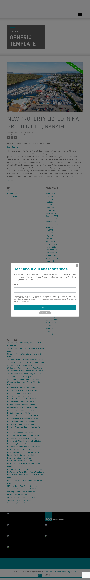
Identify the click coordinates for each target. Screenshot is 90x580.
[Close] (77, 265)
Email (16, 285)
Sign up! (45, 307)
